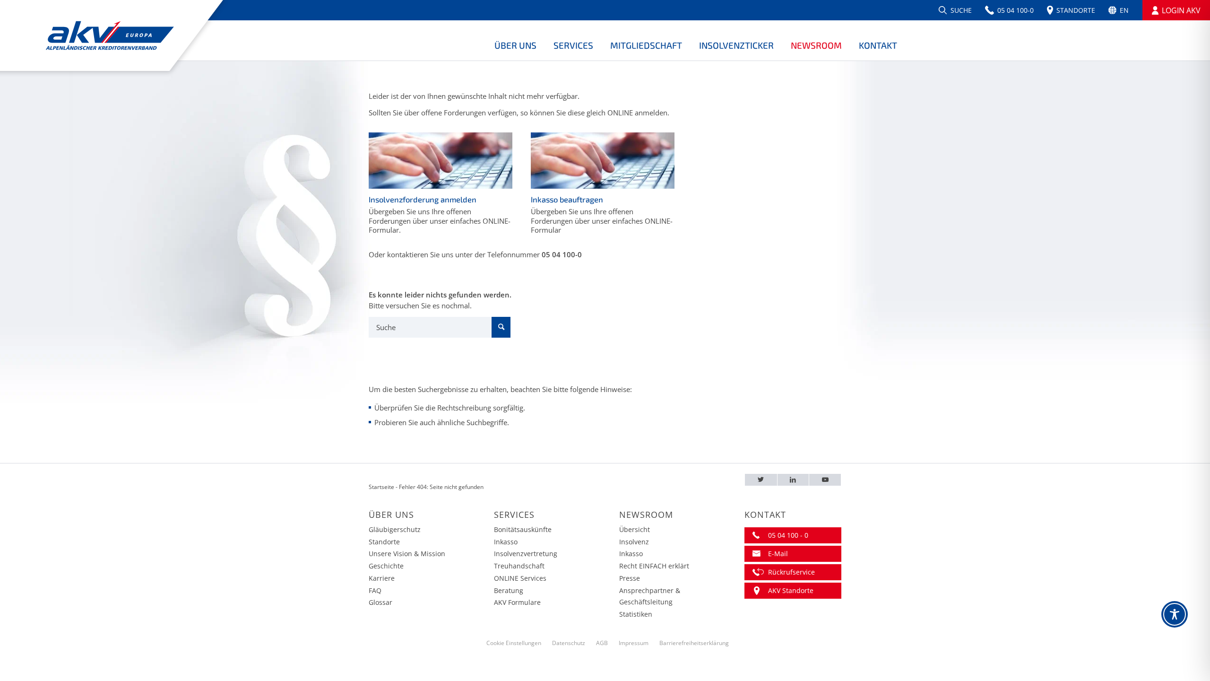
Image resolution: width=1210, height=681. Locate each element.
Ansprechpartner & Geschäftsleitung (649, 596)
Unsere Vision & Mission (407, 553)
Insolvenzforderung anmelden (422, 199)
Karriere (382, 578)
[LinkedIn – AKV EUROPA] (793, 480)
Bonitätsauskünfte (523, 529)
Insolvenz (634, 541)
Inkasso (506, 541)
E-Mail (778, 553)
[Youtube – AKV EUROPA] (825, 480)
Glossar (380, 602)
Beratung (508, 590)
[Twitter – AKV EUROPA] (761, 480)
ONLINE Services (520, 578)
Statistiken (635, 614)
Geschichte (386, 565)
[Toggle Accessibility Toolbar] (1174, 614)
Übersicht (634, 529)
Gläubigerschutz (395, 529)
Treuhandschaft (519, 565)
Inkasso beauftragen (567, 199)
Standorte (384, 541)
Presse (629, 578)
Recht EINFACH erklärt (654, 565)
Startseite (381, 487)
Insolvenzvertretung (525, 553)
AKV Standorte (790, 590)
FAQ (375, 590)
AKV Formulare (517, 602)
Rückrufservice (791, 572)
